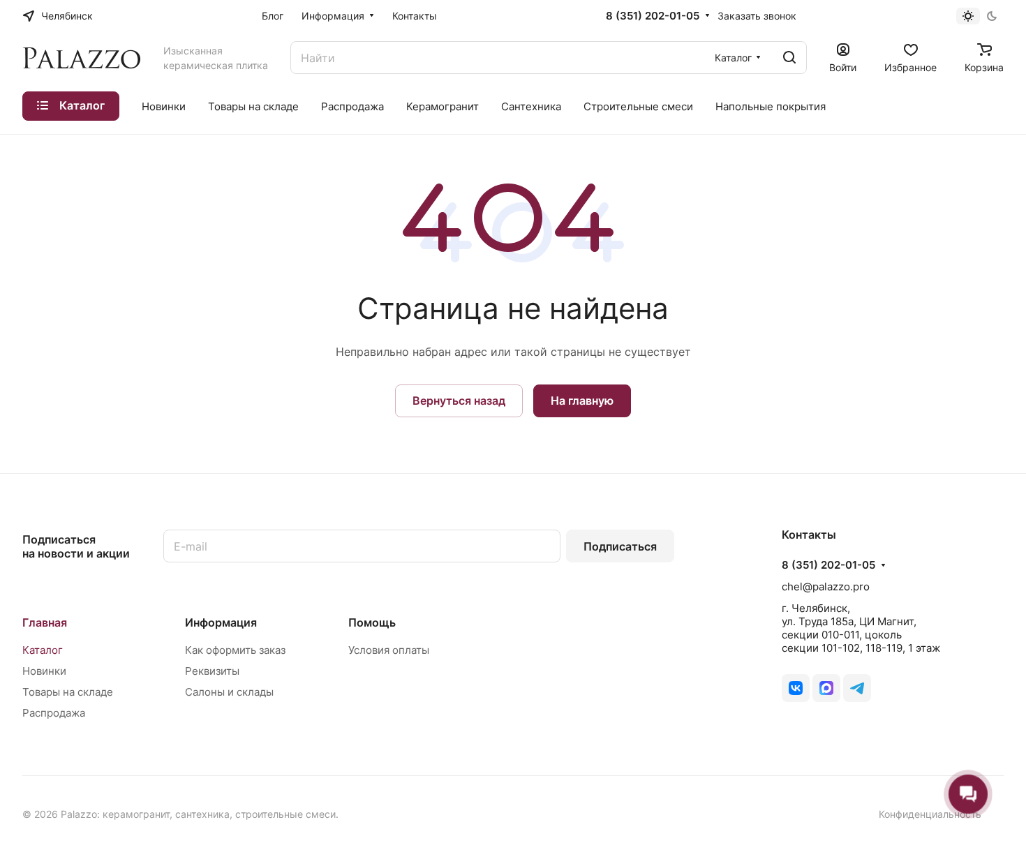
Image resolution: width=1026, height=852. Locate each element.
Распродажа (53, 712)
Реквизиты (212, 671)
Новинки (44, 671)
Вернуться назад (458, 401)
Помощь (372, 622)
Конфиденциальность (930, 814)
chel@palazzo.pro (826, 586)
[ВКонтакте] (796, 688)
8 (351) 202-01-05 (652, 16)
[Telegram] (857, 688)
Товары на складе (67, 691)
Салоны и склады (229, 691)
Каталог (42, 650)
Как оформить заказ (235, 650)
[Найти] (789, 57)
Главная (44, 622)
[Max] (826, 688)
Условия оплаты (388, 650)
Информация (221, 622)
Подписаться (620, 546)
